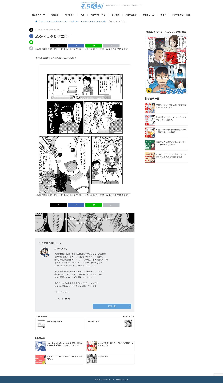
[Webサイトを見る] (55, 299)
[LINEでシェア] (31, 42)
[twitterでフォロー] (59, 299)
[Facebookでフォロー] (62, 299)
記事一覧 (112, 306)
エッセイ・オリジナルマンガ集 (49, 30)
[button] (31, 48)
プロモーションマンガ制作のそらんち (115, 380)
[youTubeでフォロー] (66, 299)
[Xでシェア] (31, 30)
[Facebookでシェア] (31, 36)
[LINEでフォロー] (69, 299)
